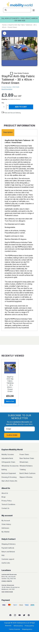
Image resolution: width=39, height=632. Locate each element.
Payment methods (8, 548)
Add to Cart (10, 401)
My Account (6, 520)
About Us (5, 493)
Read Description (7, 89)
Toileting (23, 469)
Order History (6, 524)
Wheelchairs (24, 462)
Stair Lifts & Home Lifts (9, 481)
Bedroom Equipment (9, 473)
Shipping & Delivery (8, 544)
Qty (3, 103)
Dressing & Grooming (9, 477)
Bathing (4, 469)
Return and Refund (8, 552)
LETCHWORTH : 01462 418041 (19, 18)
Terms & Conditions (8, 504)
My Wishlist (5, 532)
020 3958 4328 (7, 592)
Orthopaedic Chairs (8, 462)
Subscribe (12, 435)
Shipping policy (27, 629)
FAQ (3, 555)
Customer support (8, 559)
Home (4, 25)
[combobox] (17, 10)
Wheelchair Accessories (10, 466)
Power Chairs (24, 454)
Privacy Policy (7, 501)
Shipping (4, 99)
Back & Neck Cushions (27, 473)
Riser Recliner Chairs (27, 458)
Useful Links (6, 563)
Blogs (4, 497)
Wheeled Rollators (26, 466)
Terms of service (14, 629)
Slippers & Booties (26, 477)
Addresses (5, 528)
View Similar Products (21, 73)
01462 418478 (7, 581)
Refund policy (18, 625)
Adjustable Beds (7, 458)
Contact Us (5, 508)
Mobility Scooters (8, 454)
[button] (33, 10)
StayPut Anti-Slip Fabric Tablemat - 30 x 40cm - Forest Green (10, 384)
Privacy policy (29, 625)
